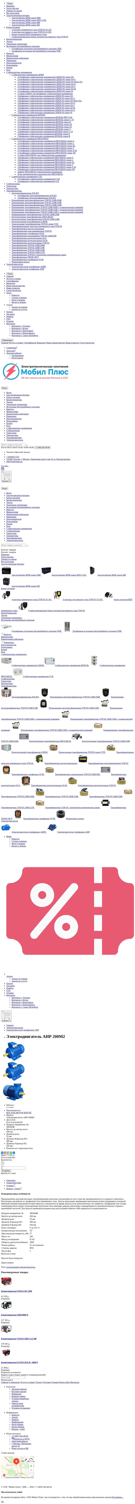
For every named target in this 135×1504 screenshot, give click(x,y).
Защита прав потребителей (18, 1404)
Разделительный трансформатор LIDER (29, 221)
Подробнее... (117, 1497)
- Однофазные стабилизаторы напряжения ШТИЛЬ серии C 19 (45, 120)
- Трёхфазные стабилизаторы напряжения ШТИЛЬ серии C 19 (45, 131)
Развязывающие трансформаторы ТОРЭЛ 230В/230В (35, 214)
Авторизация (17, 355)
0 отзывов (10, 1107)
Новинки (10, 6)
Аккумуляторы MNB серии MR (26, 22)
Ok (2, 1502)
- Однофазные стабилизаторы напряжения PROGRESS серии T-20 (47, 150)
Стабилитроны (13, 184)
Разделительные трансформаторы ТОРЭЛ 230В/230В (35, 219)
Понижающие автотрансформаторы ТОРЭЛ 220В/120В (37, 205)
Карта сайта (64, 1382)
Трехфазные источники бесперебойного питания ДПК (36, 51)
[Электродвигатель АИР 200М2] (14, 1060)
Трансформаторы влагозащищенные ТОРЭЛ (32, 231)
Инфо (8, 293)
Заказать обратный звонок (18, 452)
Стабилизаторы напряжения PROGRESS (30, 139)
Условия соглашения (21, 1408)
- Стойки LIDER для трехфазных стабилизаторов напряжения (45, 94)
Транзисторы (12, 188)
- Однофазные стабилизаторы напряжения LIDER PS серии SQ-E (46, 84)
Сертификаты (12, 281)
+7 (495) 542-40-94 (20, 1436)
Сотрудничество (13, 290)
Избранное (16, 1394)
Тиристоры (11, 186)
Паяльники (11, 60)
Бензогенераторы (14, 39)
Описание (10, 1180)
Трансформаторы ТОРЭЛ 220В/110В (28, 248)
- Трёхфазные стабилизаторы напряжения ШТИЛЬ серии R (43, 136)
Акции (9, 305)
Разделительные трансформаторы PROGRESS (32, 217)
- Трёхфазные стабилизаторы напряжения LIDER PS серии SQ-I (45, 105)
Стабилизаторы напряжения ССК (27, 176)
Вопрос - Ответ (14, 1189)
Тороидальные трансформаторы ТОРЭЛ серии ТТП (35, 224)
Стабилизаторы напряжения (19, 72)
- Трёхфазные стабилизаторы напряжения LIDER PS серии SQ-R (46, 108)
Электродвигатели (14, 264)
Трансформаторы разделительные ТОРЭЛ (30, 243)
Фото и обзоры (18, 300)
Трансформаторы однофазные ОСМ (28, 233)
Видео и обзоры (19, 302)
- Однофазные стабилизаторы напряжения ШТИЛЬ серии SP (44, 124)
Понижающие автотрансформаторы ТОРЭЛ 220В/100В (37, 200)
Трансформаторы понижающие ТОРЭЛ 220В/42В (34, 236)
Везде (8, 393)
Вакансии (10, 283)
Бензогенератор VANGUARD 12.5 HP (19, 1339)
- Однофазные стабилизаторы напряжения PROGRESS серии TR (46, 153)
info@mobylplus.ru (20, 1441)
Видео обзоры (18, 1427)
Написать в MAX (22, 1439)
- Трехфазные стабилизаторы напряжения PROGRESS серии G (45, 158)
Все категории (12, 13)
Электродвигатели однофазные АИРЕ (29, 267)
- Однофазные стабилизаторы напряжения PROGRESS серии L (45, 143)
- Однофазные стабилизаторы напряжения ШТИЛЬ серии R (44, 122)
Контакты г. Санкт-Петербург (25, 335)
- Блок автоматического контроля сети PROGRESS (40, 174)
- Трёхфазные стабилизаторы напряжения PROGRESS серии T (45, 165)
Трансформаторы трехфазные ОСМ (27, 259)
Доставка (10, 314)
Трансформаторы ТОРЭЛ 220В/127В (28, 252)
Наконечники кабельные (17, 58)
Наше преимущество (15, 286)
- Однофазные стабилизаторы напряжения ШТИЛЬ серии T (44, 129)
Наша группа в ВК (20, 1448)
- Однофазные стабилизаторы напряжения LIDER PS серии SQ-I (46, 86)
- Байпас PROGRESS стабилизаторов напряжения (39, 172)
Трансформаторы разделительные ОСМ (29, 240)
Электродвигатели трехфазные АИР (28, 269)
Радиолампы (12, 65)
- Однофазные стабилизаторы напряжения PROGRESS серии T (45, 148)
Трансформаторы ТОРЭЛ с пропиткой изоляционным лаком (39, 255)
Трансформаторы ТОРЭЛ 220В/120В (28, 250)
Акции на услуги (19, 309)
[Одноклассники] (5, 1153)
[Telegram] (8, 1153)
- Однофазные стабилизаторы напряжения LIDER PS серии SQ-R (46, 89)
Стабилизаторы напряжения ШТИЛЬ (28, 115)
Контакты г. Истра (20, 328)
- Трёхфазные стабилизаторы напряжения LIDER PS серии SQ (45, 96)
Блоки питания (13, 27)
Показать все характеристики (19, 1148)
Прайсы (9, 316)
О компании (14, 1382)
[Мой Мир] (14, 1153)
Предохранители (13, 63)
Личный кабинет (19, 1389)
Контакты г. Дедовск (21, 326)
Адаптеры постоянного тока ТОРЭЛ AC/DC (32, 32)
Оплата (9, 312)
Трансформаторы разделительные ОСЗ (29, 238)
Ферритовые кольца (21, 262)
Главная (9, 276)
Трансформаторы (14, 191)
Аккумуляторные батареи (17, 15)
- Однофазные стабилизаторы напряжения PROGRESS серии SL (46, 146)
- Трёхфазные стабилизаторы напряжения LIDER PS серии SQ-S (46, 110)
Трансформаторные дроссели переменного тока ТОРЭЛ (37, 226)
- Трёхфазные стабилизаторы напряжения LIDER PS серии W (44, 113)
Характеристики (13, 1183)
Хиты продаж (12, 8)
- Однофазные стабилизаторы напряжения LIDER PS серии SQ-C (46, 79)
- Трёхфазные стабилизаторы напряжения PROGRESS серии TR (46, 169)
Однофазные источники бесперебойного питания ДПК (36, 49)
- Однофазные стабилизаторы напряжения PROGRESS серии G (45, 141)
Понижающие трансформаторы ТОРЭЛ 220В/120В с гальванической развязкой (47, 212)
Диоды (9, 41)
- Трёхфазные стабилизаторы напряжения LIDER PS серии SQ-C (46, 98)
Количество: (6, 1160)
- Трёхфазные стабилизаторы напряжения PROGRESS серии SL (45, 162)
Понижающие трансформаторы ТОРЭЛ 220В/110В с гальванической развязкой (47, 210)
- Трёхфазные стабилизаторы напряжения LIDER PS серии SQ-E (46, 103)
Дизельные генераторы (16, 44)
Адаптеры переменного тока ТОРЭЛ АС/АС (32, 30)
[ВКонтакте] (2, 1153)
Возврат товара (18, 1396)
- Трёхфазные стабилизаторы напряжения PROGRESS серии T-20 (46, 167)
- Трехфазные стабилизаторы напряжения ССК (38, 181)
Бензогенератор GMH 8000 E (14, 1315)
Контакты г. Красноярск (22, 331)
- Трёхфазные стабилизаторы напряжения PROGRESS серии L (45, 160)
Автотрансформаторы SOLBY (25, 193)
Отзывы (10, 321)
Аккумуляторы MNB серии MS (26, 25)
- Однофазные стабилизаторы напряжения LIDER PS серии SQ (45, 77)
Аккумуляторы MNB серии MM (26, 18)
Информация (17, 1422)
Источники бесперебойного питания (23, 46)
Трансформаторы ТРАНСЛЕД (25, 257)
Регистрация (17, 358)
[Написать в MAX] (2, 470)
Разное (9, 67)
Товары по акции (14, 11)
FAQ (8, 319)
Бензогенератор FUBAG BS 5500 (16, 1291)
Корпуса (10, 53)
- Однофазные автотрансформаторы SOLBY (37, 195)
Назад (9, 3)
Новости (15, 295)
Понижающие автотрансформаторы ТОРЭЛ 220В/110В (36, 203)
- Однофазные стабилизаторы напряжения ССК (38, 179)
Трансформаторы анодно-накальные (28, 229)
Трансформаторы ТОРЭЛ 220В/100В (28, 245)
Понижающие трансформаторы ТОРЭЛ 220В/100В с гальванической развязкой (47, 207)
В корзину (6, 1171)
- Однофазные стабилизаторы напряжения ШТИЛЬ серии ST (44, 127)
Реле (8, 70)
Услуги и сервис (13, 278)
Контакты (10, 324)
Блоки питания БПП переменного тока (29, 34)
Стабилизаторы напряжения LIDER (28, 75)
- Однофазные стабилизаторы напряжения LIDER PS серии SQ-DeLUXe (49, 82)
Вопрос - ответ (18, 1429)
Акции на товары (19, 307)
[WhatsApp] (11, 1153)
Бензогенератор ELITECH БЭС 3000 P (19, 1362)
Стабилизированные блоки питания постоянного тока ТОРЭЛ (40, 37)
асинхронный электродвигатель (20, 1267)
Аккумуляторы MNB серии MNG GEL (29, 20)
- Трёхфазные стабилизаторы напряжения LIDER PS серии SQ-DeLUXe (49, 101)
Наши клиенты (13, 288)
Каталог (8, 552)
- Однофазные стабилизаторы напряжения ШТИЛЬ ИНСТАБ (44, 117)
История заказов (19, 1391)
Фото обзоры (17, 1424)
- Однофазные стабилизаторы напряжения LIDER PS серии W (45, 91)
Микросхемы (12, 56)
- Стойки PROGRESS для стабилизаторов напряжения (41, 155)
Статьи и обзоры (19, 297)
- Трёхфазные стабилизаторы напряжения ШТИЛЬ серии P (43, 134)
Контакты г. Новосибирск (23, 333)
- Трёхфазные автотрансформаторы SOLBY (36, 198)
